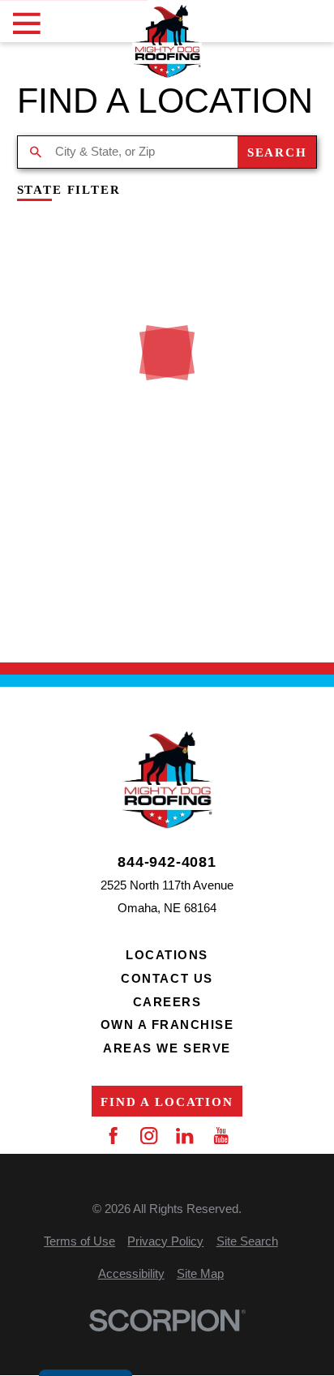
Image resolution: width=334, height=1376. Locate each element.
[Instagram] (148, 1135)
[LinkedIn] (184, 1135)
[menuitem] (79, 1241)
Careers (167, 1002)
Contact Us (166, 978)
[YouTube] (220, 1135)
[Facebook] (113, 1135)
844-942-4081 (167, 862)
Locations (167, 955)
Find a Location (167, 1101)
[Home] (167, 41)
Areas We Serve (166, 1048)
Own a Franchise (167, 1024)
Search (277, 152)
